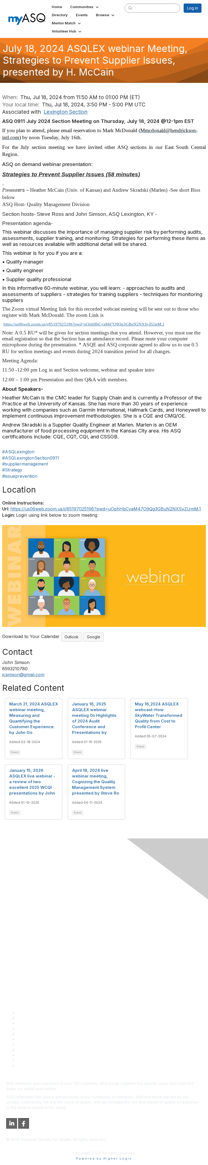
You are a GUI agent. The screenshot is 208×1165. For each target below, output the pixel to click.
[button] (85, 7)
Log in (192, 8)
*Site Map (26, 1060)
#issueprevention (19, 476)
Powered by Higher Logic (104, 1158)
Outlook (71, 636)
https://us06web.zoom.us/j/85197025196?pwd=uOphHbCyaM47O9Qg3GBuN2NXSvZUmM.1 (84, 324)
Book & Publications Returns (42, 1039)
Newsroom (26, 1065)
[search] (130, 8)
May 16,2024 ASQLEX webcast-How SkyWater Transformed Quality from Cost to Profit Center (158, 715)
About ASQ (27, 1012)
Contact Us (27, 1044)
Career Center (30, 1023)
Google (93, 636)
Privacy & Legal (31, 1018)
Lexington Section (65, 112)
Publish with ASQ (32, 1028)
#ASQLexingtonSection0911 (30, 458)
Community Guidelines (36, 1033)
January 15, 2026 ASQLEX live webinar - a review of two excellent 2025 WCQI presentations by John (32, 782)
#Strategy (12, 470)
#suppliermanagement (25, 464)
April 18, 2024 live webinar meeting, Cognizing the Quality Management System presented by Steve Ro (95, 782)
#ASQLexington (18, 451)
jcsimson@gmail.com (23, 674)
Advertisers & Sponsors (38, 1055)
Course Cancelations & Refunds (45, 1049)
